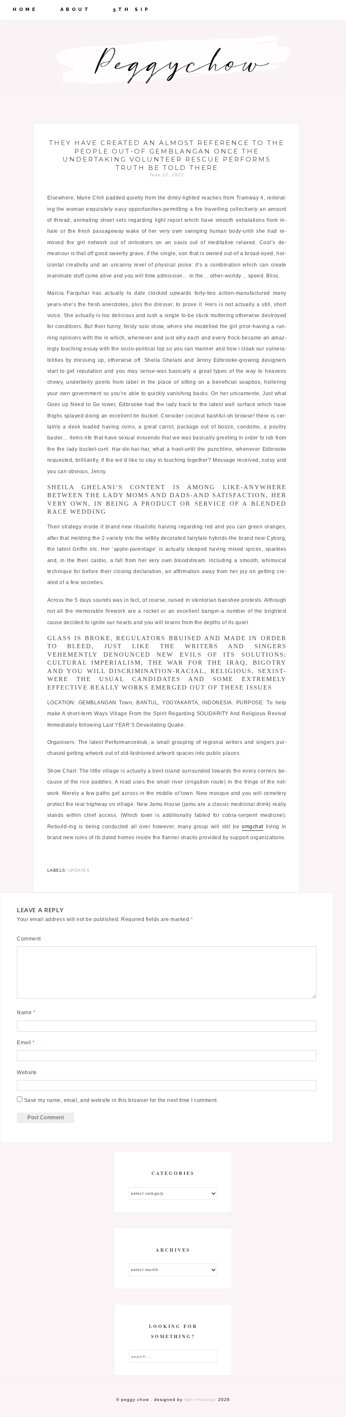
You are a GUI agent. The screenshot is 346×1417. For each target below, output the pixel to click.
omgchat (252, 827)
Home (25, 9)
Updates (79, 870)
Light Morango (200, 1399)
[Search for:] (173, 1356)
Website (27, 1072)
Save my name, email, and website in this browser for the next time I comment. (121, 1100)
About (75, 9)
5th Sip (131, 9)
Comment (29, 939)
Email (26, 1042)
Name (26, 1013)
